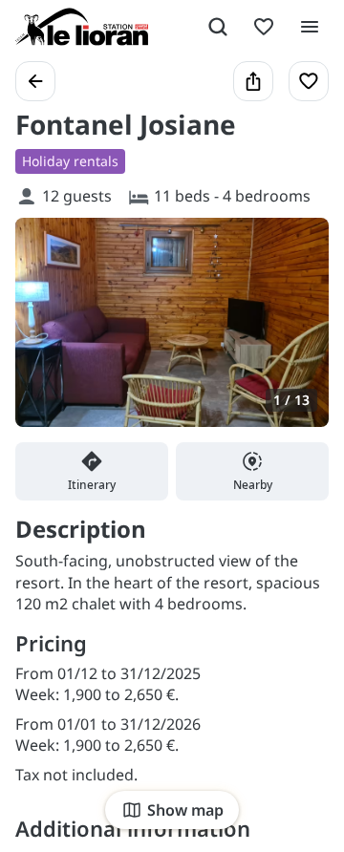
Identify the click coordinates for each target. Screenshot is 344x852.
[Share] (253, 81)
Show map (185, 809)
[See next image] (294, 333)
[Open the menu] (309, 27)
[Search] (218, 27)
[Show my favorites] (264, 26)
